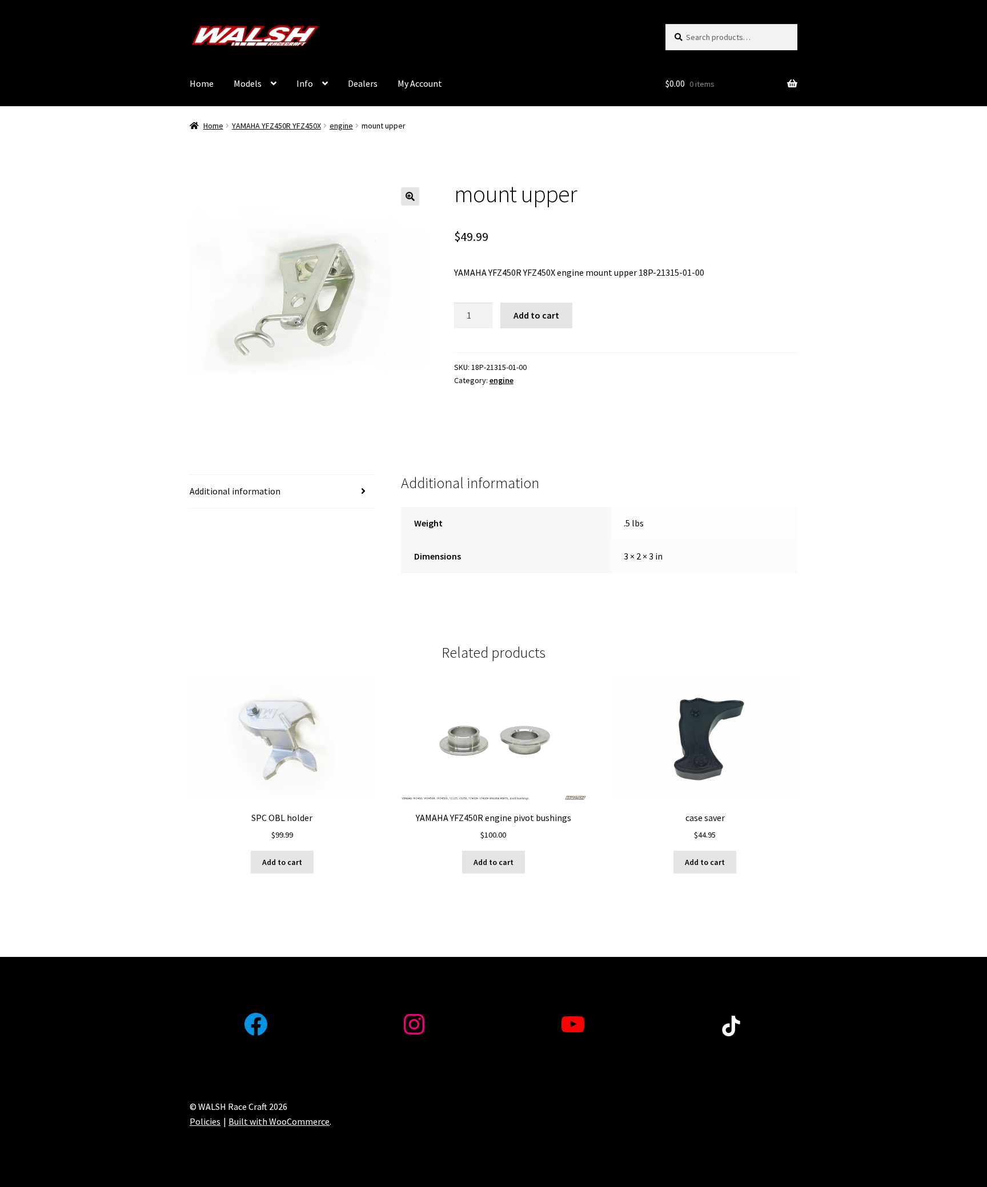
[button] (410, 196)
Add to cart (536, 315)
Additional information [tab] (235, 491)
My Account (420, 83)
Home (202, 83)
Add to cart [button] (282, 862)
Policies (205, 1121)
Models (248, 83)
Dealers (363, 83)
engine (341, 125)
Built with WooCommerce (279, 1121)
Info (304, 83)
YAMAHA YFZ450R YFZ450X (276, 125)
